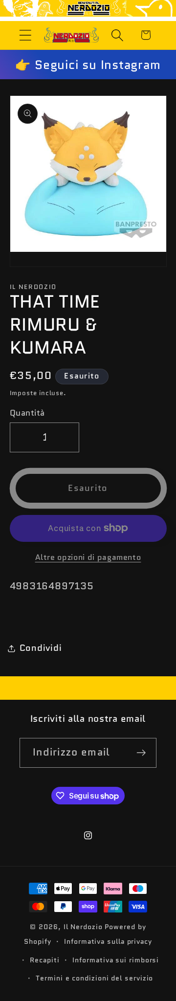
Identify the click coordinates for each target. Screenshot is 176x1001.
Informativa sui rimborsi (115, 960)
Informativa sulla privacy (108, 941)
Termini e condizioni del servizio (94, 978)
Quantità (27, 413)
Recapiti (44, 960)
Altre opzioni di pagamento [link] (88, 557)
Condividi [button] (41, 648)
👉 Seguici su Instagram (87, 64)
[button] (25, 35)
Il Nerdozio (83, 927)
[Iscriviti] (141, 753)
